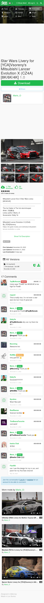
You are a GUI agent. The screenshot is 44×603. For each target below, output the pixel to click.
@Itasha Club (15, 457)
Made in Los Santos (8, 596)
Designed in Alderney (9, 594)
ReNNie (13, 355)
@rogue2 (13, 335)
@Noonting (14, 368)
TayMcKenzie (15, 281)
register (30, 480)
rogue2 (12, 295)
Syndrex (13, 399)
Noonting (13, 344)
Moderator (20, 355)
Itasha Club (14, 443)
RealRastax (14, 410)
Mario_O (17, 95)
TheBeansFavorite (17, 421)
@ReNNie (13, 391)
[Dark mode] (37, 3)
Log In (22, 480)
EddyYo (13, 319)
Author (20, 308)
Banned (24, 281)
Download (23, 83)
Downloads (9, 188)
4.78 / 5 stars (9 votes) (7, 193)
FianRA (13, 465)
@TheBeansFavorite (18, 435)
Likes (20, 188)
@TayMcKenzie (31, 311)
